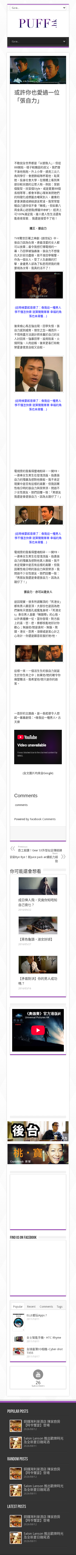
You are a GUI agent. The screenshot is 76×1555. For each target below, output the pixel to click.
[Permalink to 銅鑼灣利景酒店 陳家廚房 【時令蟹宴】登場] (15, 1425)
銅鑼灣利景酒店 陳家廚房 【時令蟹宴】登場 (42, 1423)
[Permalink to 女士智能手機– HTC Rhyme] (18, 1339)
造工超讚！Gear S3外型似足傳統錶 (40, 848)
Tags (59, 1306)
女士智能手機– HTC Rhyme (44, 1337)
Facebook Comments (43, 819)
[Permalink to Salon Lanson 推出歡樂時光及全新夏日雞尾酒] (15, 1442)
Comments (46, 1306)
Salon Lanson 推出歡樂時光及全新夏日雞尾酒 (43, 1440)
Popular (18, 1306)
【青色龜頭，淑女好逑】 (36, 939)
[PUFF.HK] (38, 27)
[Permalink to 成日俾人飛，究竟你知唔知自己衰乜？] (38, 886)
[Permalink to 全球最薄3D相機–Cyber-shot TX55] (18, 1351)
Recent (31, 1306)
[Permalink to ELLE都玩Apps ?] (18, 1322)
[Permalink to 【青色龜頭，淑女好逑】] (38, 925)
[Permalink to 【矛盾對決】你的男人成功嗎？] (38, 965)
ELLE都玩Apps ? (37, 1315)
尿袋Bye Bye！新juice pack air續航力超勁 (33, 857)
